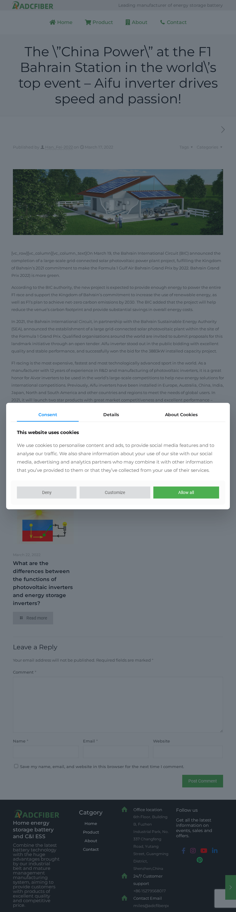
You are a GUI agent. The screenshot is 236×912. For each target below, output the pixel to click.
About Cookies (181, 414)
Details (111, 414)
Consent (47, 414)
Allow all (186, 492)
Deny (47, 492)
